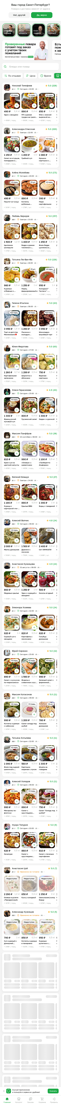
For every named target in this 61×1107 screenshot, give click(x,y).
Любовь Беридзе (20, 216)
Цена (32, 75)
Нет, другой (19, 15)
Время (47, 75)
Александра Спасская (23, 129)
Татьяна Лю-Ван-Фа (22, 259)
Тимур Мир (18, 955)
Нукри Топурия (20, 825)
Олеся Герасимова (21, 390)
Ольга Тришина (20, 1042)
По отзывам (14, 75)
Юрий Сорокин (20, 651)
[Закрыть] (3, 1091)
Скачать (53, 1091)
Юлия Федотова (20, 346)
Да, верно (42, 15)
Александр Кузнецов (23, 912)
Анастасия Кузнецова (23, 564)
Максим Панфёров (21, 433)
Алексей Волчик (20, 520)
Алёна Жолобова (20, 172)
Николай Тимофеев (22, 85)
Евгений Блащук (20, 477)
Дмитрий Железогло (22, 999)
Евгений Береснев (21, 1086)
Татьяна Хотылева (21, 738)
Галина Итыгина (20, 303)
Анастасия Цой (20, 868)
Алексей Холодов (21, 781)
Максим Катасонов (22, 694)
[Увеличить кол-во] (16, 105)
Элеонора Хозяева (21, 607)
